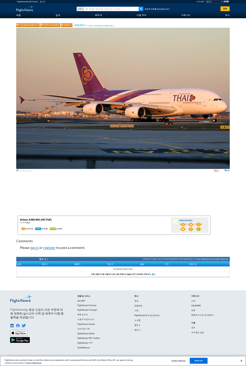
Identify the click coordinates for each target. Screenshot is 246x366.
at (56, 229)
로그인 (42, 2)
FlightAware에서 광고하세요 (147, 315)
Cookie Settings (178, 361)
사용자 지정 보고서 (85, 319)
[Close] (241, 361)
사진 (193, 301)
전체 (30, 171)
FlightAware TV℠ (85, 343)
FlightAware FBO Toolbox (88, 338)
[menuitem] (18, 15)
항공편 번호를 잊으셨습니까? (157, 9)
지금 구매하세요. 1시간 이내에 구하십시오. (213, 259)
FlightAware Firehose (86, 305)
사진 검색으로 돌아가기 (29, 25)
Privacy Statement (33, 363)
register (49, 247)
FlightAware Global (85, 333)
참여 (153, 274)
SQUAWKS (196, 306)
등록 (225, 9)
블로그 (137, 325)
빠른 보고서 (82, 314)
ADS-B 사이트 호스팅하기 (202, 315)
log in (34, 247)
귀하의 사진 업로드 (51, 25)
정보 (136, 301)
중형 (20, 171)
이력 (136, 310)
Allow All (199, 361)
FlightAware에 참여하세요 (27, 2)
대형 (25, 171)
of (42, 229)
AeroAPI (81, 301)
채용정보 (138, 306)
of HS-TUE (27, 229)
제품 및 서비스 (83, 296)
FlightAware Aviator (86, 324)
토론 (193, 310)
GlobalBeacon (83, 348)
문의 (193, 327)
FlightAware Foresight (87, 310)
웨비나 (137, 330)
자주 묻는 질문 (197, 332)
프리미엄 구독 (83, 329)
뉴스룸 (137, 320)
